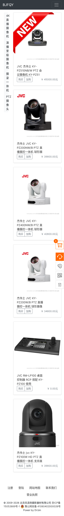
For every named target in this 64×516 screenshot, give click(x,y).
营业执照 (32, 494)
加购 (28, 79)
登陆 (21, 488)
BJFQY (8, 5)
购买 (20, 79)
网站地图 (34, 488)
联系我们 (51, 488)
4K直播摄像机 (7, 26)
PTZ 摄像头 (7, 103)
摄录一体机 (7, 82)
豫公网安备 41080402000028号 (42, 506)
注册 (10, 488)
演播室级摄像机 (7, 55)
